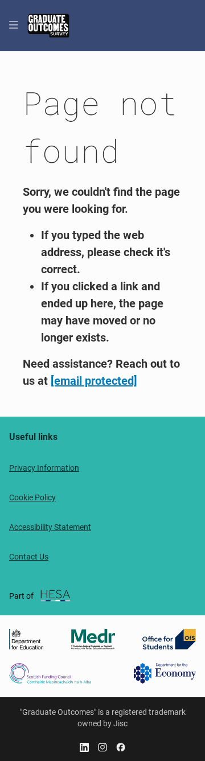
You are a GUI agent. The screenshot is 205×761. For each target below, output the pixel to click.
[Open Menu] (13, 25)
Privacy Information (44, 467)
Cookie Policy (32, 497)
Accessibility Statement (50, 527)
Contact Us (28, 556)
